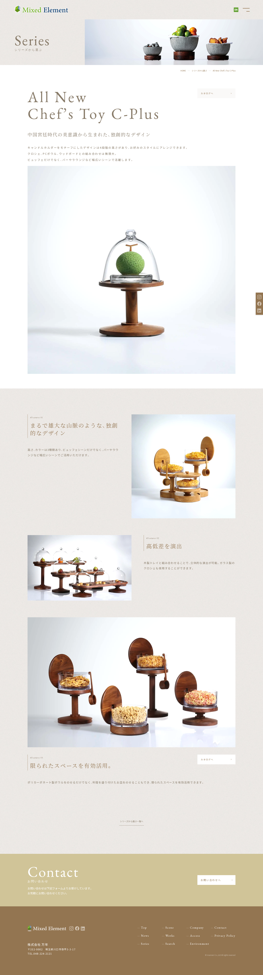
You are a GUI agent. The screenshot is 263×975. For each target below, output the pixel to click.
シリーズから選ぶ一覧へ (131, 821)
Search (170, 944)
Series (145, 944)
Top (144, 927)
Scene (169, 927)
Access (195, 936)
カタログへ (207, 93)
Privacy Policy (224, 936)
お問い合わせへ (211, 880)
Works (170, 936)
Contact (220, 927)
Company (197, 927)
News (145, 936)
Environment (199, 944)
